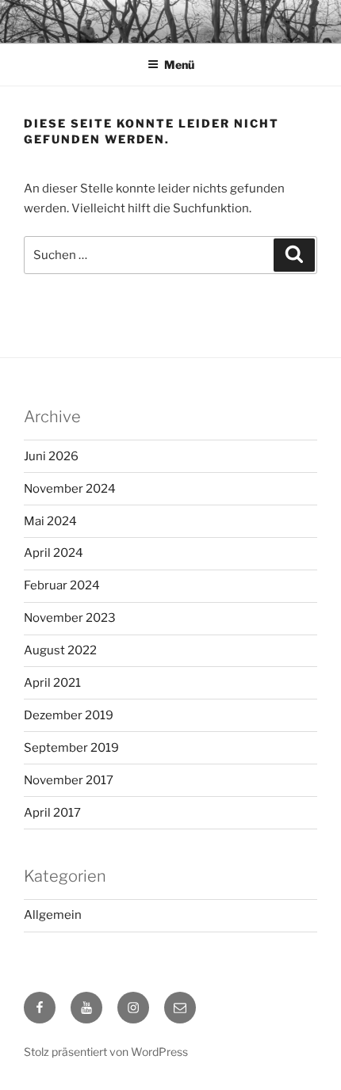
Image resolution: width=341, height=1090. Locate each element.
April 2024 (53, 553)
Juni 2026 (51, 456)
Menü (179, 64)
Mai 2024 (50, 521)
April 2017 (52, 813)
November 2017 (68, 780)
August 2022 (60, 650)
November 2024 (70, 489)
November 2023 (70, 618)
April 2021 (52, 683)
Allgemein (53, 915)
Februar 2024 (62, 585)
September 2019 (71, 748)
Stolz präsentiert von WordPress (106, 1051)
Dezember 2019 (68, 715)
